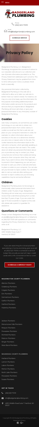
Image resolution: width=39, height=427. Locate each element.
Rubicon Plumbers (8, 338)
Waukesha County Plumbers (15, 354)
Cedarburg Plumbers (9, 287)
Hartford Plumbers (8, 304)
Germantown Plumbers (10, 297)
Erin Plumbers (7, 294)
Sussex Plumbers (8, 379)
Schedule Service (19, 38)
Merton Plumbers (8, 369)
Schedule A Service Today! (19, 265)
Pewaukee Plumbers (9, 331)
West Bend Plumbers (9, 345)
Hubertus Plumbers (9, 308)
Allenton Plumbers (8, 283)
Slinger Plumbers (8, 342)
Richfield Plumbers (8, 335)
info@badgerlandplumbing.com (21, 32)
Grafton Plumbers (8, 301)
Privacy (22, 420)
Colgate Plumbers (8, 290)
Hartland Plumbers (8, 358)
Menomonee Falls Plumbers (12, 324)
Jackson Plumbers (8, 321)
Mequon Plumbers (8, 328)
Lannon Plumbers (8, 362)
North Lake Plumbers (9, 372)
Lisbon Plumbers (8, 365)
